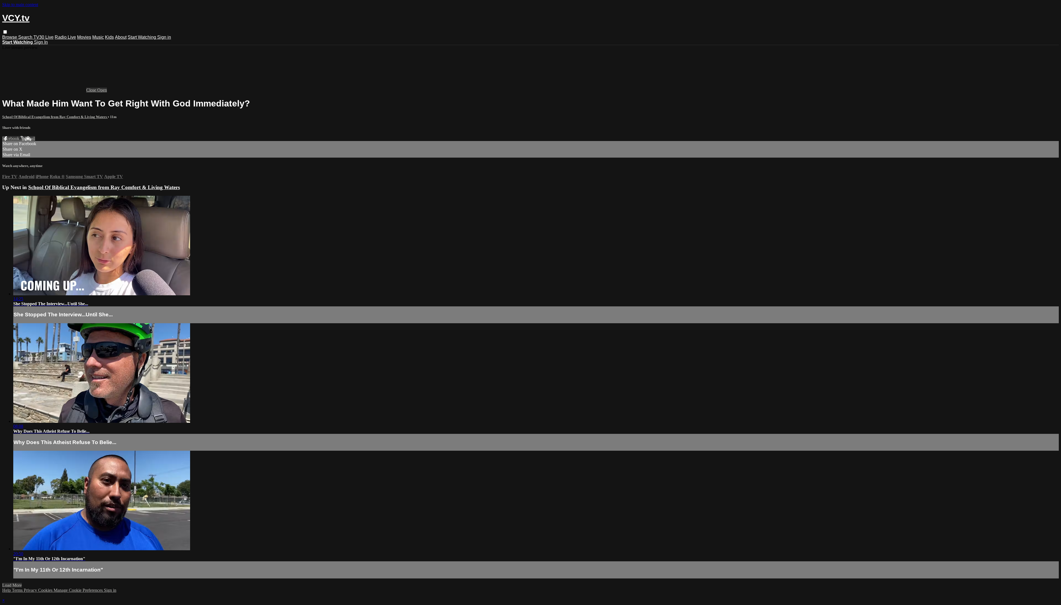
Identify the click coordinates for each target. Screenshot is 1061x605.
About (121, 37)
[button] (5, 32)
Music (98, 37)
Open (102, 90)
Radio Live (65, 37)
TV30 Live (43, 37)
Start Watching (142, 37)
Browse (10, 37)
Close (91, 90)
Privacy (31, 590)
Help (7, 590)
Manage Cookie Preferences (79, 590)
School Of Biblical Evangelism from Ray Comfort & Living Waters (55, 117)
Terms (18, 590)
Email (30, 138)
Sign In (41, 42)
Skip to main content (20, 4)
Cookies (46, 590)
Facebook (11, 138)
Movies (84, 37)
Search (25, 37)
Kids (109, 37)
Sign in (164, 37)
